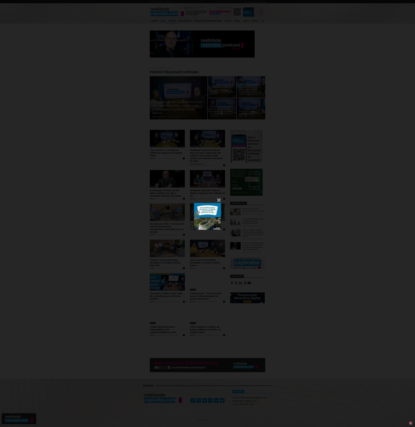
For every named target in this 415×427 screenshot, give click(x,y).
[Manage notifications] (410, 423)
